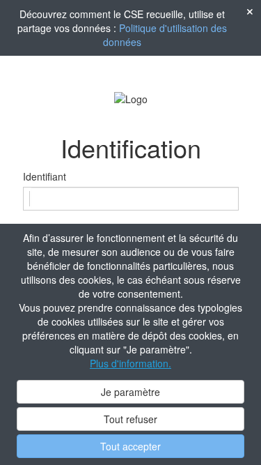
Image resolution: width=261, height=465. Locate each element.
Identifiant (44, 176)
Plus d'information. (130, 363)
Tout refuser (130, 419)
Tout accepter (130, 446)
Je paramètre (130, 392)
